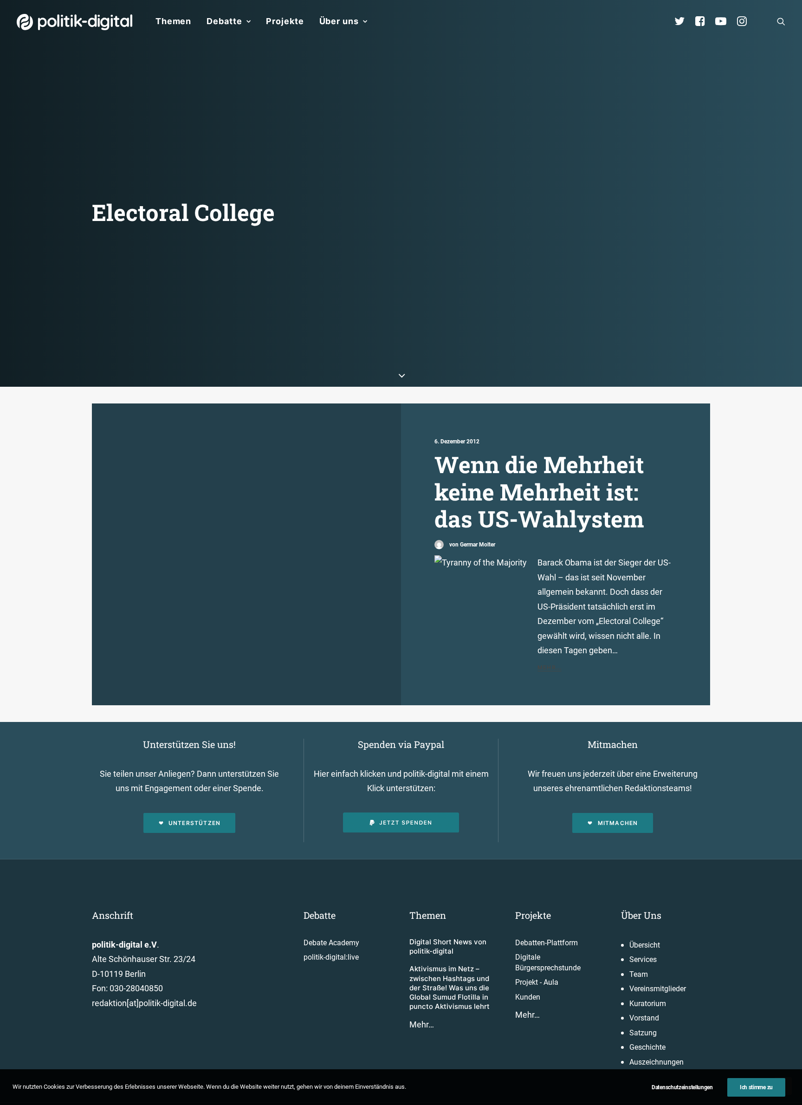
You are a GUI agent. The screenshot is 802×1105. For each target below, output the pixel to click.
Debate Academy (331, 942)
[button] (781, 21)
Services (643, 959)
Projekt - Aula (536, 982)
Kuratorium (647, 1003)
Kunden (527, 997)
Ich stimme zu (756, 1087)
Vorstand (644, 1018)
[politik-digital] (74, 22)
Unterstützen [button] (194, 822)
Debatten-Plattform (546, 942)
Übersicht (644, 945)
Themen (173, 21)
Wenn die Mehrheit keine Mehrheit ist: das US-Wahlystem (539, 491)
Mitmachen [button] (618, 822)
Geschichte (647, 1047)
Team (638, 974)
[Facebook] (704, 21)
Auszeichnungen (656, 1062)
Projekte (285, 21)
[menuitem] (173, 21)
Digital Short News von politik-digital (447, 946)
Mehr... (549, 667)
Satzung (643, 1032)
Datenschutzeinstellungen (682, 1087)
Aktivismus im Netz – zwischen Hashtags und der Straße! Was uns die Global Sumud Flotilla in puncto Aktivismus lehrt (449, 987)
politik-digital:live (331, 957)
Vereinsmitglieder (657, 988)
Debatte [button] (224, 21)
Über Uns (641, 915)
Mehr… (421, 1024)
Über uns (339, 21)
